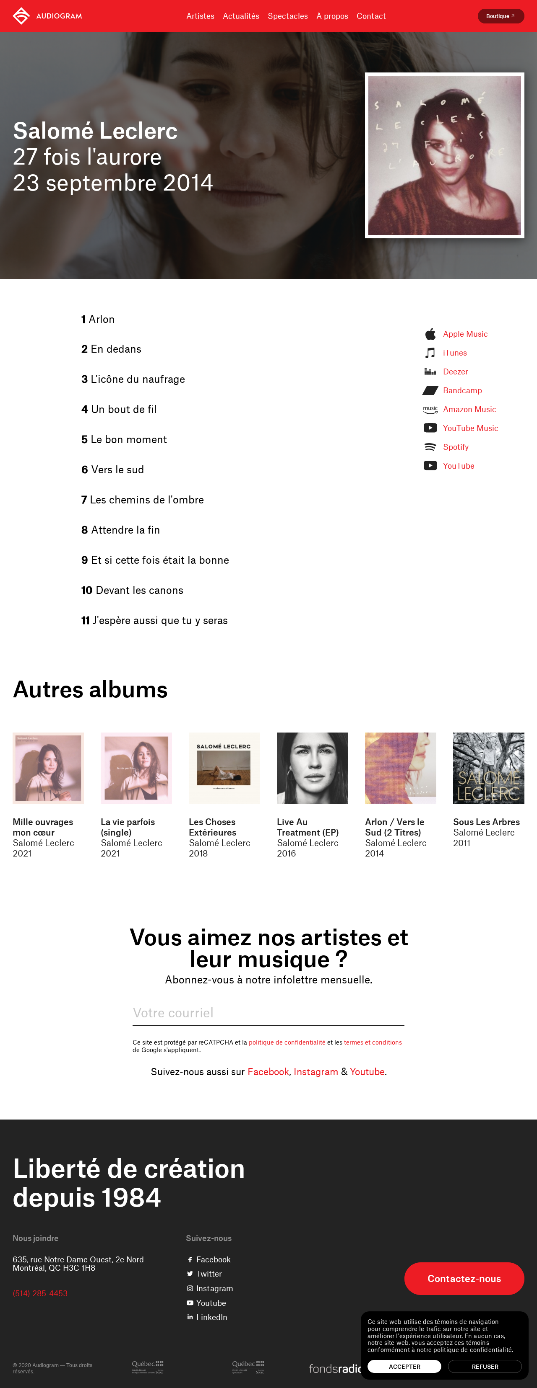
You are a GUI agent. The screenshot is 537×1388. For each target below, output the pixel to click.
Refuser (485, 1366)
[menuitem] (47, 16)
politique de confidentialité (287, 1042)
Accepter (404, 1366)
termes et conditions (373, 1042)
